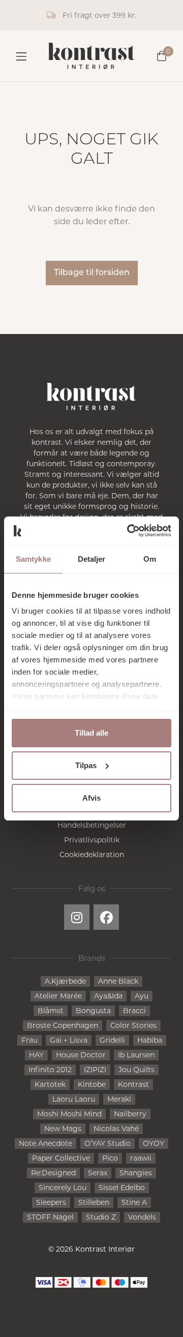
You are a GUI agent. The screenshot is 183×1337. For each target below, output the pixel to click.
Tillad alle (91, 732)
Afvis (91, 798)
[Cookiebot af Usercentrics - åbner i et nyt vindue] (129, 530)
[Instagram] (76, 917)
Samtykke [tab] (33, 559)
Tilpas (86, 765)
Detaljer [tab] (92, 559)
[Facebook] (106, 917)
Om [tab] (149, 559)
